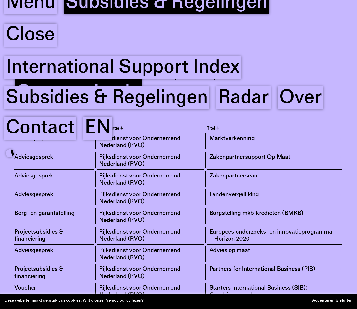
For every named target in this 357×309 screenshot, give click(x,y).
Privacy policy (117, 301)
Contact (40, 37)
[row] (178, 141)
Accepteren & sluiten (332, 301)
